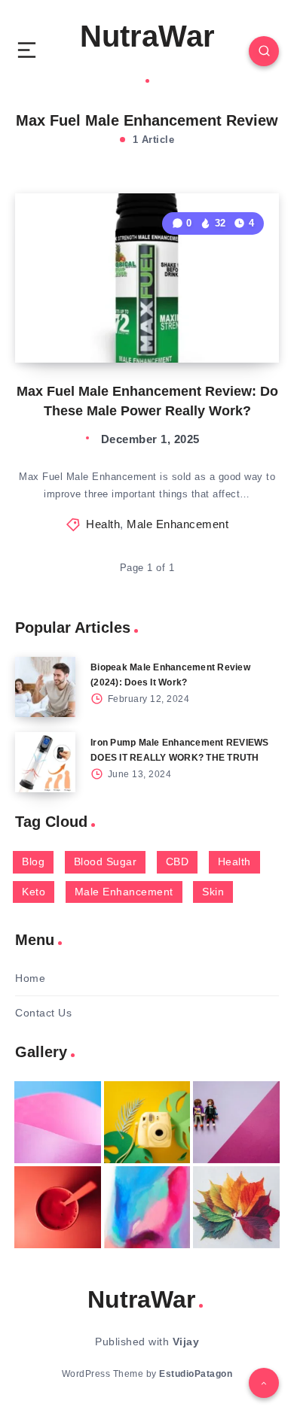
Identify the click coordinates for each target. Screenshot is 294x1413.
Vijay (186, 1342)
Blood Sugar (105, 861)
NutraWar (147, 36)
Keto (33, 892)
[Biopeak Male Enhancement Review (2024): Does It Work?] (45, 687)
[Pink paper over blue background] (57, 1122)
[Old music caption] (236, 1122)
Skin (213, 892)
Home (30, 978)
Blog (33, 861)
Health (103, 524)
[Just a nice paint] (147, 1207)
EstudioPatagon (195, 1374)
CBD (177, 861)
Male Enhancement (177, 524)
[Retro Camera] (147, 1122)
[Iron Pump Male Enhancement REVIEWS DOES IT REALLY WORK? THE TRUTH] (45, 762)
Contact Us (43, 1013)
